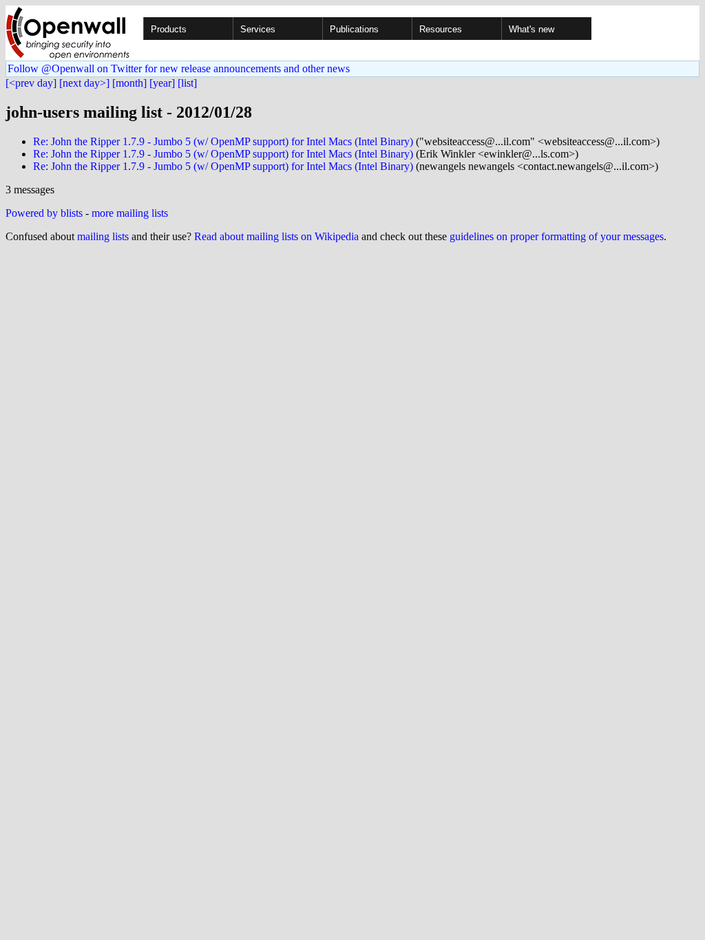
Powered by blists (44, 213)
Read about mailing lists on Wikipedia (276, 236)
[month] (129, 83)
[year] (162, 83)
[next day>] (84, 83)
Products (169, 29)
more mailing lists (130, 213)
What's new (531, 29)
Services (257, 29)
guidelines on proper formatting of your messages (557, 236)
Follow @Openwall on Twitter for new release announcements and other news (179, 68)
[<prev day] (31, 83)
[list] (187, 83)
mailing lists (103, 236)
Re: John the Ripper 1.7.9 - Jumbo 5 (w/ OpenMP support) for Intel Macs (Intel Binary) (223, 141)
